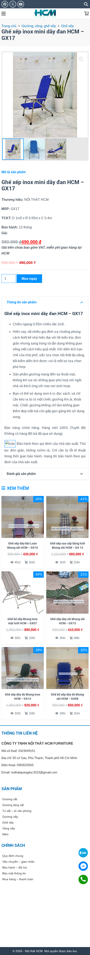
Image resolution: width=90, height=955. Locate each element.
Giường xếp (10, 816)
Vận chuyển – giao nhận (18, 861)
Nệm (5, 834)
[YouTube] (20, 4)
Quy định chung (12, 855)
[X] (12, 4)
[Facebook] (4, 4)
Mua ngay (29, 278)
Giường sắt (9, 799)
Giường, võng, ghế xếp (39, 26)
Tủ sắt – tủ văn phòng (16, 811)
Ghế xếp (67, 26)
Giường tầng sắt (13, 805)
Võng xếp (8, 828)
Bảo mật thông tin (14, 873)
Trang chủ (8, 26)
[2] (44, 13)
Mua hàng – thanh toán (17, 879)
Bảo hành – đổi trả (14, 867)
